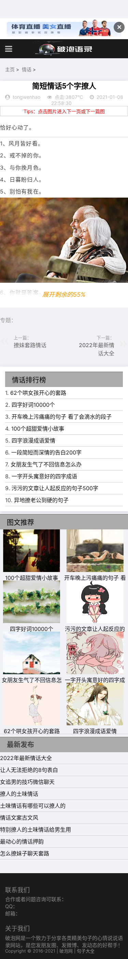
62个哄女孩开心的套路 (38, 392)
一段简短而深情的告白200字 (46, 452)
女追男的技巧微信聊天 (27, 781)
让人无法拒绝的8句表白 (29, 770)
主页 (10, 69)
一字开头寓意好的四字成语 (44, 476)
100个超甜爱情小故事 (37, 428)
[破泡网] (64, 48)
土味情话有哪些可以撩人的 (33, 805)
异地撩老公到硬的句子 (41, 500)
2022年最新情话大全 (26, 758)
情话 (26, 69)
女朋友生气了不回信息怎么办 (46, 464)
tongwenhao (26, 97)
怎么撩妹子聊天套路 (24, 853)
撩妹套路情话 (30, 345)
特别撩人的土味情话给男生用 (35, 829)
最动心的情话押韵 (22, 841)
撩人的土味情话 (19, 793)
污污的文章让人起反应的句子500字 (55, 488)
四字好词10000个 (33, 404)
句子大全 (86, 951)
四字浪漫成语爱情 (33, 440)
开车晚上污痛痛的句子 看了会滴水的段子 (62, 416)
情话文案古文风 (19, 817)
